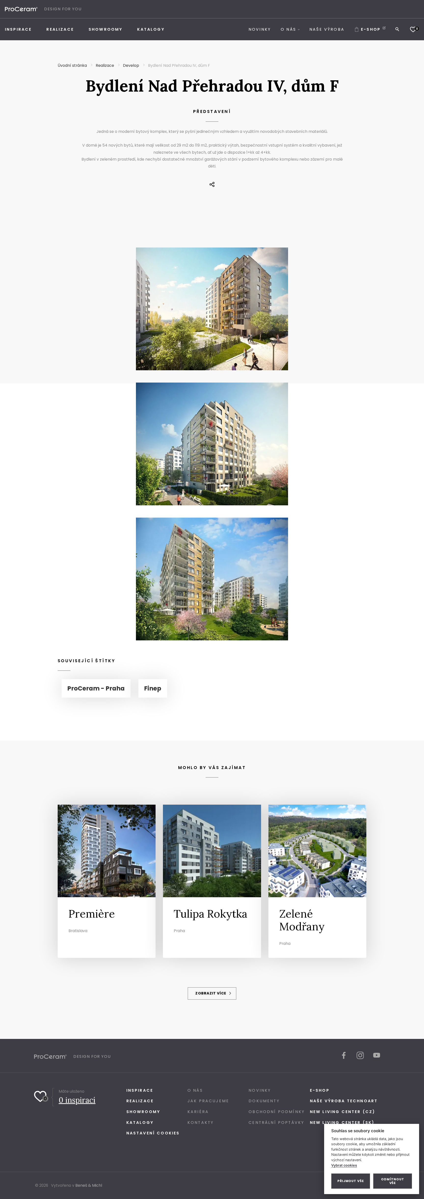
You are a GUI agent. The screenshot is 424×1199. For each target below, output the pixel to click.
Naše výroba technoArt (344, 1101)
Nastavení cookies (153, 1133)
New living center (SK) (342, 1122)
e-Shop (320, 1090)
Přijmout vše (350, 1181)
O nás (195, 1090)
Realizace (140, 1101)
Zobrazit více (211, 993)
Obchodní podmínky (277, 1112)
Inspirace (139, 1090)
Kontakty (200, 1122)
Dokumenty (264, 1101)
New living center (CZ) (342, 1112)
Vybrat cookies (344, 1165)
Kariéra (198, 1112)
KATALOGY (140, 1122)
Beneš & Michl (88, 1185)
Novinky (260, 1090)
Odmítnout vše (392, 1181)
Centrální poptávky (276, 1122)
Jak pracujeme (208, 1101)
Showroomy (143, 1112)
